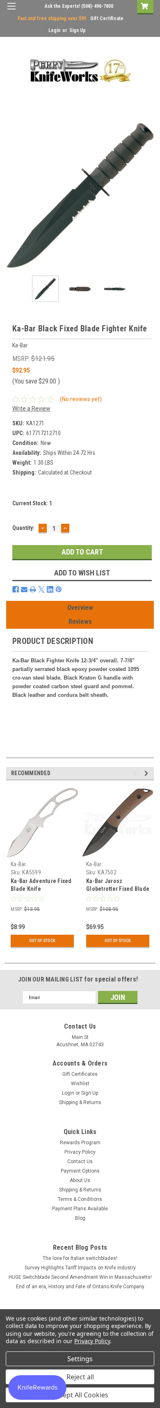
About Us (80, 1180)
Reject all (80, 1376)
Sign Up (77, 30)
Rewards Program (80, 1143)
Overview (80, 608)
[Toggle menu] (11, 11)
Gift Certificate (106, 18)
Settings (80, 1358)
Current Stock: (32, 503)
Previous (12, 195)
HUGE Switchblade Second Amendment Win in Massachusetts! (80, 1277)
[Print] (33, 589)
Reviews (80, 621)
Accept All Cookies (80, 1394)
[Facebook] (15, 589)
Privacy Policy (80, 1152)
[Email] (24, 589)
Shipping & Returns (80, 1102)
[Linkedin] (50, 589)
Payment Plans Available (80, 1209)
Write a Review (31, 408)
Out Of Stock (42, 940)
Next (148, 195)
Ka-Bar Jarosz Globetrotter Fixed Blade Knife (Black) (117, 889)
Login (54, 30)
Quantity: (23, 528)
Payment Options (80, 1171)
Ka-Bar (18, 864)
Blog (80, 1218)
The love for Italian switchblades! (80, 1258)
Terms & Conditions (80, 1199)
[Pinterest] (58, 589)
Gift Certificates (80, 1074)
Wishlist (80, 1083)
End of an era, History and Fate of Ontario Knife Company (80, 1286)
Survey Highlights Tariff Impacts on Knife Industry (80, 1268)
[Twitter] (41, 589)
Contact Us (80, 1161)
